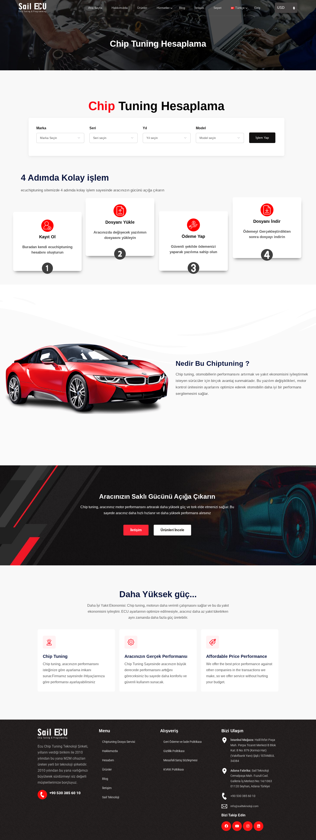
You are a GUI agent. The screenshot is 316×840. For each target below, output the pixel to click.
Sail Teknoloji (110, 797)
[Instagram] (248, 826)
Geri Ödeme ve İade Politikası (182, 741)
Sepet (217, 7)
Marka (41, 128)
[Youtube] (237, 826)
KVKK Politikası (173, 769)
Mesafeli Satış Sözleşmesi (180, 760)
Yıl (145, 128)
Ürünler (142, 7)
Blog (182, 7)
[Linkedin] (258, 826)
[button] (136, 530)
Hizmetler (163, 7)
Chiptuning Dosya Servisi (118, 741)
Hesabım (108, 760)
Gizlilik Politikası (173, 751)
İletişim (199, 7)
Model (201, 128)
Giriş (257, 7)
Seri (92, 128)
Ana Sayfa (95, 7)
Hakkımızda (120, 7)
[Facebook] (226, 826)
